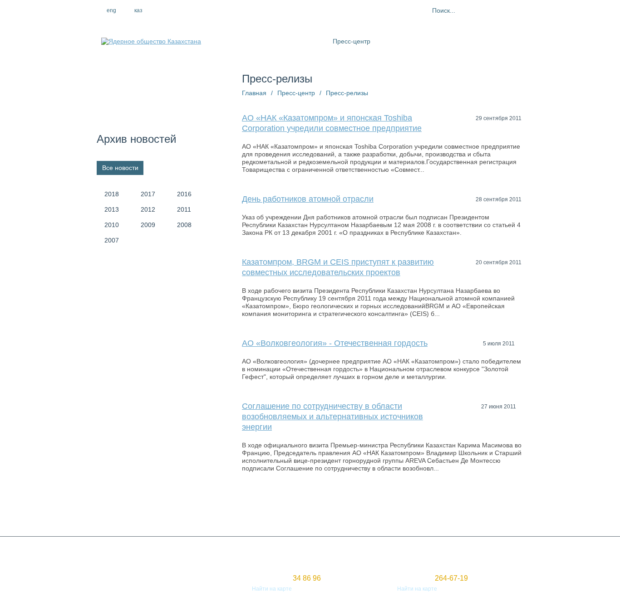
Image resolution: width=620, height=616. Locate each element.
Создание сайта (118, 580)
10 (413, 514)
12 (445, 514)
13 (462, 514)
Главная (254, 93)
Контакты (490, 41)
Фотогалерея (447, 41)
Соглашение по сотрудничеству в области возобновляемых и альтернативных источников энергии (332, 417)
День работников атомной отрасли (308, 199)
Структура (309, 41)
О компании (267, 41)
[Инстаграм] (196, 10)
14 (478, 514)
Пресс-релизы (347, 93)
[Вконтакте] (216, 10)
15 (494, 514)
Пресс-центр (351, 41)
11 (429, 514)
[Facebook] (177, 10)
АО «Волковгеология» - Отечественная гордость (335, 343)
